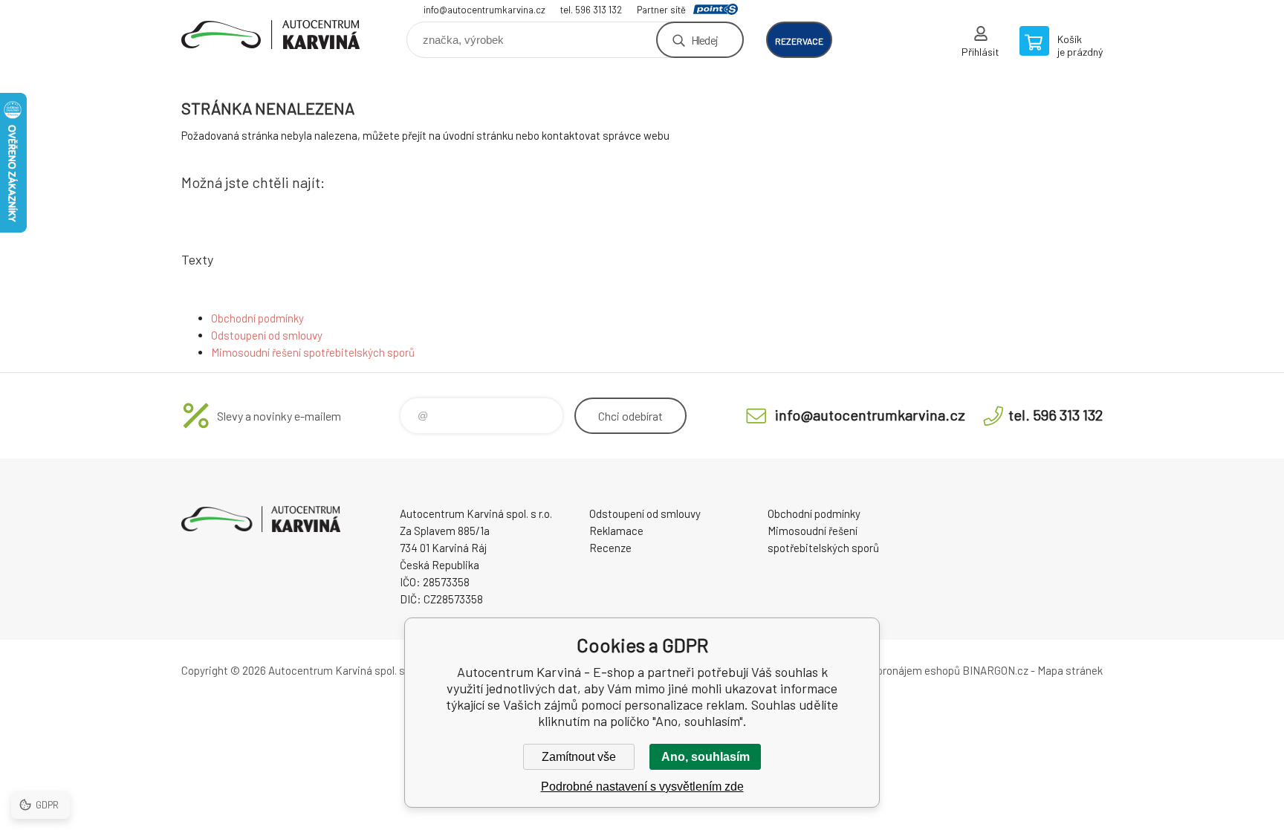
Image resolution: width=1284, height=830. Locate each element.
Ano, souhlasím (705, 756)
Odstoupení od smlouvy (266, 335)
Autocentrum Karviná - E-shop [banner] (270, 34)
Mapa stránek (1070, 670)
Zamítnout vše (579, 756)
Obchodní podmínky (257, 318)
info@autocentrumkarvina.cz (484, 10)
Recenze (610, 547)
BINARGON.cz (995, 670)
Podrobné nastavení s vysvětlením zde (642, 786)
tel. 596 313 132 (591, 10)
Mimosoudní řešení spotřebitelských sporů (313, 352)
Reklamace (616, 530)
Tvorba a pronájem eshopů (897, 670)
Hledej (704, 40)
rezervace (799, 41)
